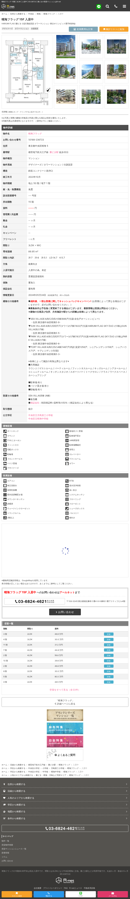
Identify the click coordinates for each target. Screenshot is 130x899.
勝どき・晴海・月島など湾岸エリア (51, 775)
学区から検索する (17, 768)
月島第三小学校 (57, 768)
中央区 (31, 14)
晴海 (39, 14)
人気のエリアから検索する (21, 775)
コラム (4, 857)
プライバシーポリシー (52, 888)
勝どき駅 (54, 152)
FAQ (66, 888)
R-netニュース (75, 888)
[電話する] (116, 6)
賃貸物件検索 (7, 845)
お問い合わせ (66, 612)
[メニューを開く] (124, 6)
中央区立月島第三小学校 (40, 415)
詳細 (108, 634)
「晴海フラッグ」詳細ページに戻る (65, 702)
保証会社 (34, 402)
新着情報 (5, 853)
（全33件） (65, 689)
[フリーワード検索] (107, 6)
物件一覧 (5, 841)
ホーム (4, 14)
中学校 (45, 771)
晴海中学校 (56, 771)
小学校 (45, 768)
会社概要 (37, 888)
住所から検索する (17, 14)
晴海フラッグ (49, 14)
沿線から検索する (17, 765)
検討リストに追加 (114, 29)
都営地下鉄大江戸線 (36, 765)
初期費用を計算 (84, 29)
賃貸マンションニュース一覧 (14, 849)
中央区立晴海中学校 (38, 418)
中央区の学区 (34, 768)
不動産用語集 (89, 888)
